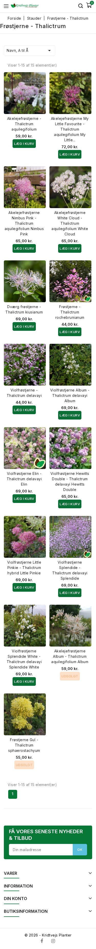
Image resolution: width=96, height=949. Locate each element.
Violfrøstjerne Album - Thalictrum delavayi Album (70, 395)
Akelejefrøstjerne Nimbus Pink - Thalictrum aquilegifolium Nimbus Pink (24, 223)
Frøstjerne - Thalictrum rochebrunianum (69, 312)
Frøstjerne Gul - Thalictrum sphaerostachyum (24, 745)
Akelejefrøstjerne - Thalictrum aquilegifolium (24, 123)
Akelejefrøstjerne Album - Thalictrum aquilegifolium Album (69, 656)
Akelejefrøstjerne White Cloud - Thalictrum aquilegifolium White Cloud (69, 223)
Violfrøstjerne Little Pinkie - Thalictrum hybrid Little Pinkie (24, 567)
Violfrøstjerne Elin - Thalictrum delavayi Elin (24, 478)
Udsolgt (69, 676)
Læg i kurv (24, 144)
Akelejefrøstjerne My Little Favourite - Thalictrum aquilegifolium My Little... (70, 129)
